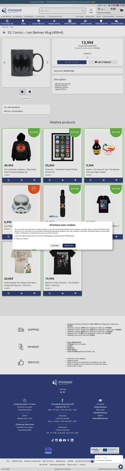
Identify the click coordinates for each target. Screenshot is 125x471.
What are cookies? (22, 239)
